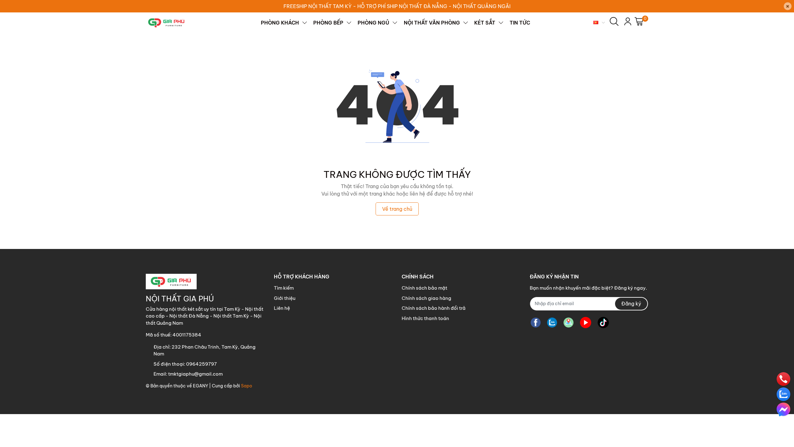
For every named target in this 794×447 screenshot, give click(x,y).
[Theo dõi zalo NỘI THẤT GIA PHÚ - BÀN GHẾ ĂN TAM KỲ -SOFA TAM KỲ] (552, 323)
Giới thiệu (284, 298)
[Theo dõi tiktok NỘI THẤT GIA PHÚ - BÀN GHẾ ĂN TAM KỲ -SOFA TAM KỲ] (603, 323)
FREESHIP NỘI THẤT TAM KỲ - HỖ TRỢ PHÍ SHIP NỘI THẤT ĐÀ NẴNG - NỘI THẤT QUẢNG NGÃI (397, 6)
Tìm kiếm (284, 288)
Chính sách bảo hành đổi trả (434, 308)
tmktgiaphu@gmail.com (195, 374)
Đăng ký (631, 303)
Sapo (246, 386)
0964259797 (201, 364)
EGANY (200, 386)
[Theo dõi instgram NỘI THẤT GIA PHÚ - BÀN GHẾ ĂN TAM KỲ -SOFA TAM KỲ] (568, 323)
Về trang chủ (397, 209)
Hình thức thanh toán (425, 318)
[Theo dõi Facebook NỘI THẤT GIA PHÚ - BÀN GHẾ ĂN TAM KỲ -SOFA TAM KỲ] (536, 323)
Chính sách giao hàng (426, 298)
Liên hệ (282, 308)
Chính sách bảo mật (424, 288)
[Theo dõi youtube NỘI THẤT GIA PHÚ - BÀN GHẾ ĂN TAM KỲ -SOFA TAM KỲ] (585, 323)
